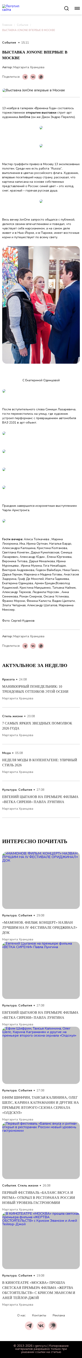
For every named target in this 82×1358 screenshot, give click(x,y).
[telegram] (29, 1325)
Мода (6, 753)
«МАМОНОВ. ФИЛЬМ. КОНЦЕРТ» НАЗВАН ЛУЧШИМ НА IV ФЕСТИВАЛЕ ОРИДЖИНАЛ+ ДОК (40, 927)
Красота (8, 679)
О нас (21, 1315)
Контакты (39, 1315)
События (22, 24)
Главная (7, 24)
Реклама (59, 1315)
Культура (9, 790)
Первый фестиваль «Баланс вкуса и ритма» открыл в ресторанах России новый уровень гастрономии (38, 1198)
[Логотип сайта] (33, 8)
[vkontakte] (41, 1325)
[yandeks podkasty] (53, 1325)
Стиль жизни (12, 716)
